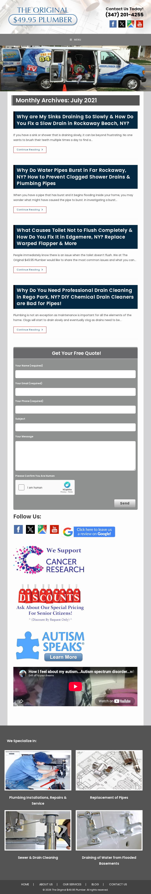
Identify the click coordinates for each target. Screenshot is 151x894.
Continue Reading (31, 150)
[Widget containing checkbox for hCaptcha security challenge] (45, 487)
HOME (25, 884)
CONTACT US (118, 884)
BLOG (95, 884)
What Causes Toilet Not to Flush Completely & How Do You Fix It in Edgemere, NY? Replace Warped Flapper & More (75, 237)
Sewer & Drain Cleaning (38, 857)
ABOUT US (46, 884)
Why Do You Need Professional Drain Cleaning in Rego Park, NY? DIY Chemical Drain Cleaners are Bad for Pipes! (75, 297)
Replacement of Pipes (109, 797)
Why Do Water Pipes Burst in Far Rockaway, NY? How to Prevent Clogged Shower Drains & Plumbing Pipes (73, 177)
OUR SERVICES (72, 884)
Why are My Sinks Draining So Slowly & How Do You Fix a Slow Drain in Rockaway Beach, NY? (75, 120)
